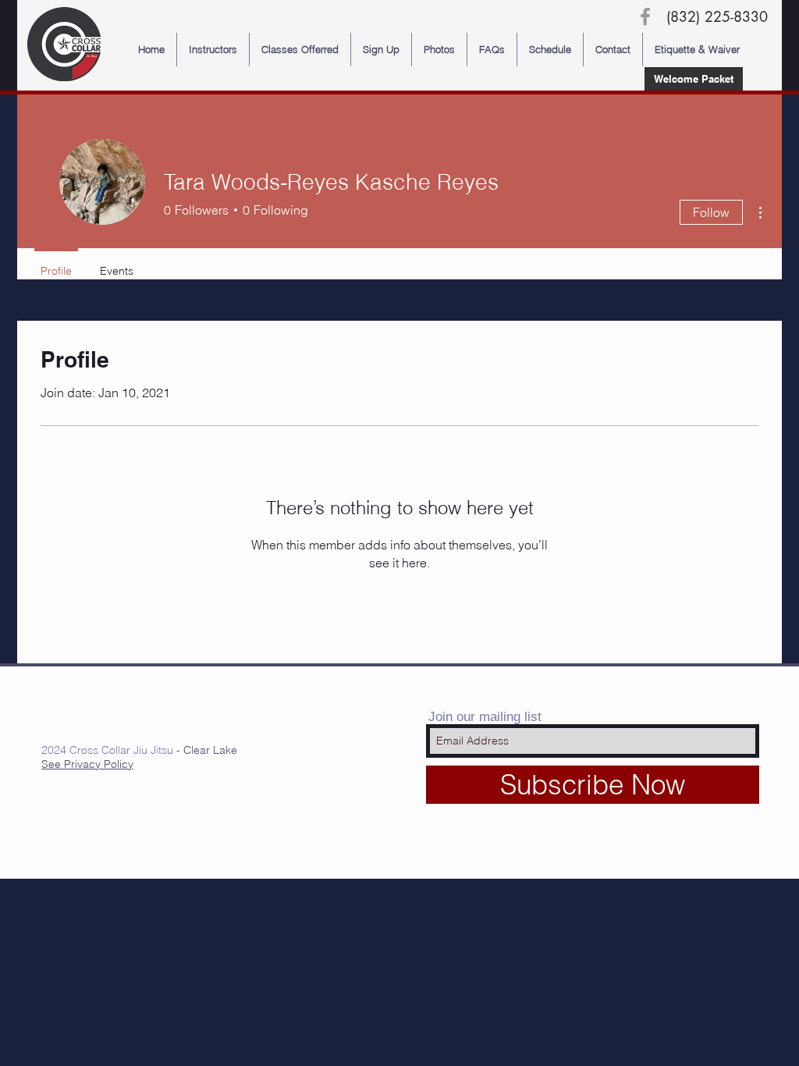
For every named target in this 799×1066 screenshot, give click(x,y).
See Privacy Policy (87, 764)
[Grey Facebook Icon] (645, 16)
